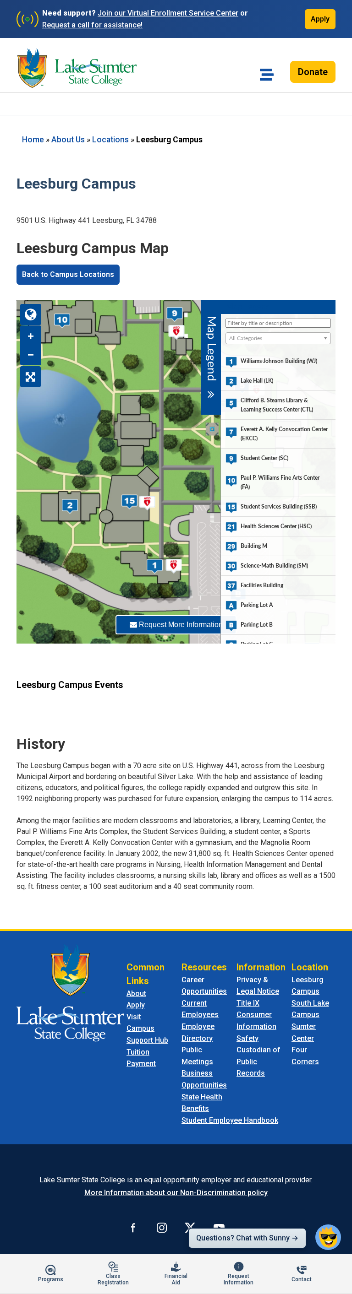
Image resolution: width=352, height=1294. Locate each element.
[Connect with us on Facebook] (133, 1227)
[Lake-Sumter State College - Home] (77, 68)
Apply (320, 19)
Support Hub (147, 1040)
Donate (313, 71)
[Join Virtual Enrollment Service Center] (27, 19)
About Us (68, 139)
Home (33, 139)
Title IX (247, 1003)
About (136, 993)
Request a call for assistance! (92, 25)
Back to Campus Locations (68, 274)
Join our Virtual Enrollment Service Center (168, 13)
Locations (110, 139)
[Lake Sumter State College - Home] (70, 992)
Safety (247, 1038)
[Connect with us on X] (190, 1227)
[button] (328, 1237)
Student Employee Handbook (230, 1120)
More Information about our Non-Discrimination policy (176, 1192)
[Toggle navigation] (266, 74)
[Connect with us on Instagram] (162, 1227)
